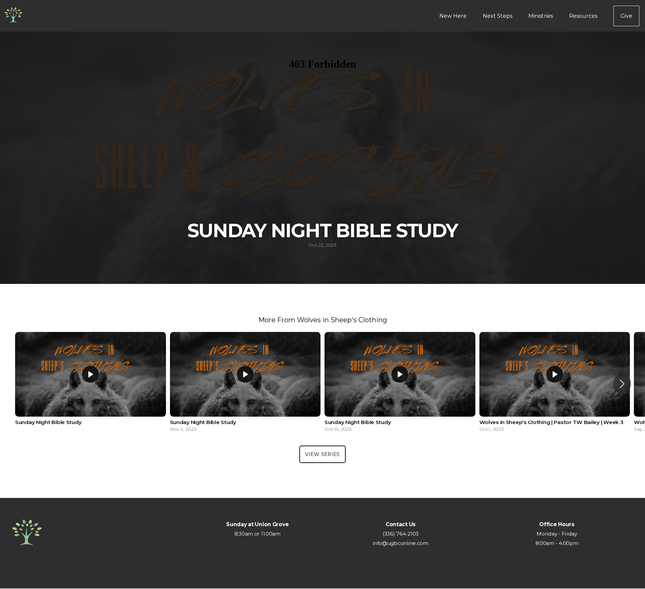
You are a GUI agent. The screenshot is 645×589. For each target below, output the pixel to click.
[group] (90, 383)
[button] (622, 383)
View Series (322, 454)
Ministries (541, 16)
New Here (453, 16)
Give (626, 16)
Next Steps (498, 16)
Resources (584, 16)
